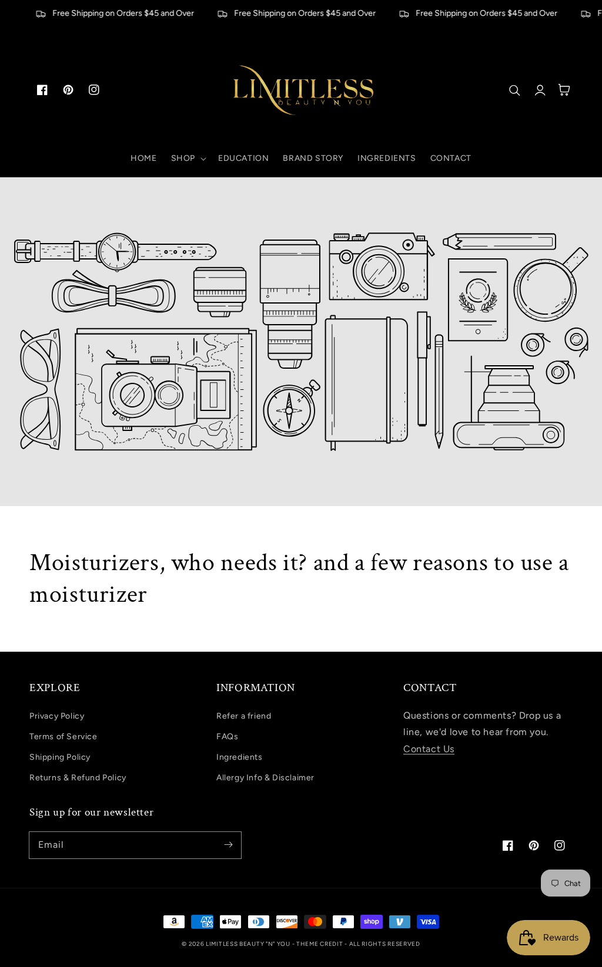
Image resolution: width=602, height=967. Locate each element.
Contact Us (428, 748)
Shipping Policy (60, 757)
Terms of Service (63, 737)
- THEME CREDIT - (320, 944)
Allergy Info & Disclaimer (265, 778)
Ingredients (239, 757)
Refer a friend (243, 716)
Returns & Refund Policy (77, 778)
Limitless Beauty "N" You (249, 944)
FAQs (227, 737)
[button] (187, 158)
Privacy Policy (56, 716)
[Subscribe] (228, 845)
